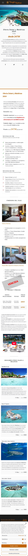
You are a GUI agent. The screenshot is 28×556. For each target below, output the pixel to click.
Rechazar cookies (14, 549)
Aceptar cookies (14, 546)
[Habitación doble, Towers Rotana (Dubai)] (14, 204)
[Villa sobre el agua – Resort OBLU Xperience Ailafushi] (14, 246)
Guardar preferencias (14, 553)
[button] (26, 523)
